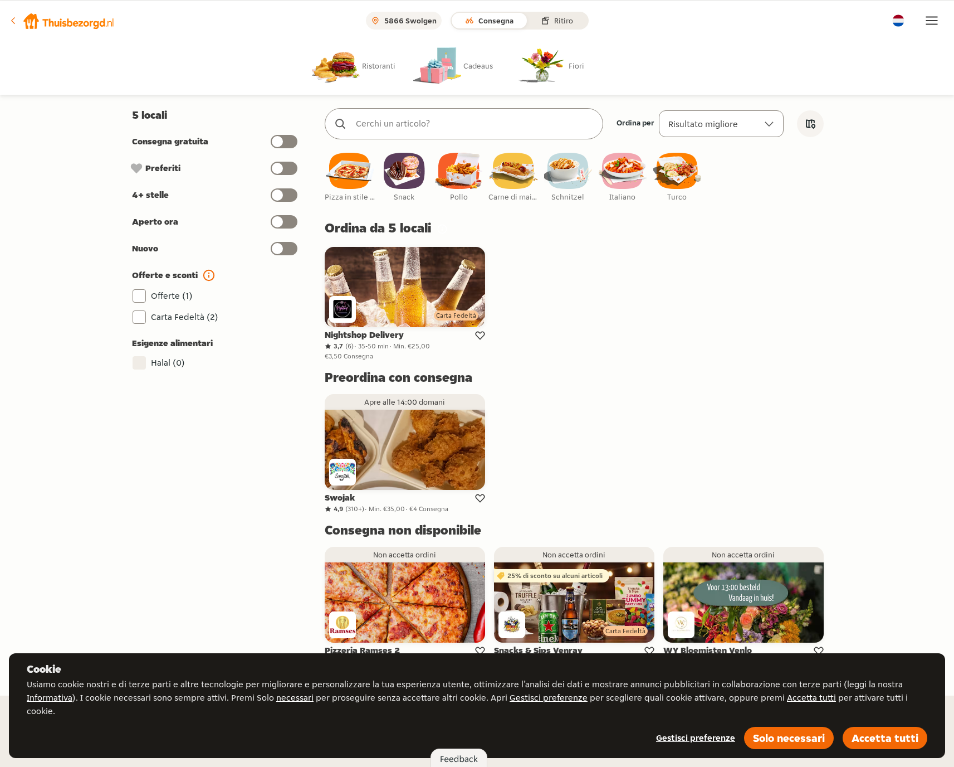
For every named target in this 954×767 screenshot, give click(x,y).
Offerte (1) (172, 296)
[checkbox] (350, 177)
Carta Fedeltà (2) (184, 317)
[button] (62, 21)
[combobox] (475, 123)
